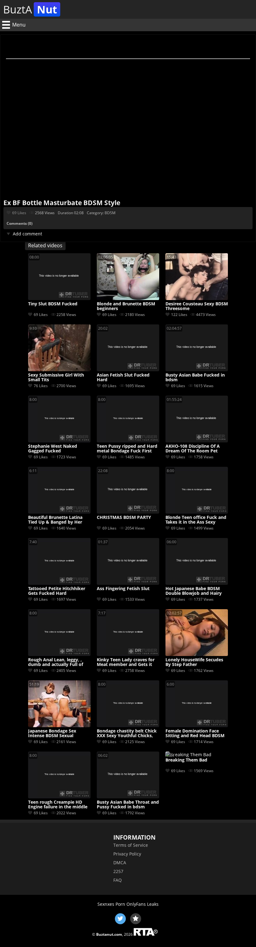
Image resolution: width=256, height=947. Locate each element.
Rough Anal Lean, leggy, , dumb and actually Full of (55, 662)
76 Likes (41, 385)
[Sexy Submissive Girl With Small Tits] (59, 369)
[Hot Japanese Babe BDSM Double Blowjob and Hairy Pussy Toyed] (196, 583)
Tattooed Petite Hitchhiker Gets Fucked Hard (56, 591)
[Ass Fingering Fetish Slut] (128, 583)
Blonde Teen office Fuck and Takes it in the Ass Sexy (195, 520)
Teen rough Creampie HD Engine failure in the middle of (57, 805)
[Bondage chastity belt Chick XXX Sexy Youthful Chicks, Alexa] (128, 725)
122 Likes (179, 314)
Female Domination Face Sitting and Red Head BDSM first (194, 733)
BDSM (110, 212)
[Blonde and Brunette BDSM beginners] (128, 298)
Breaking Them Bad (186, 760)
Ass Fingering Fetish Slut (123, 588)
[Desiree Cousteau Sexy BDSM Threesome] (196, 298)
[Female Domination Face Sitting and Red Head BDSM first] (196, 725)
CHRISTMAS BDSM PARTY (124, 517)
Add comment (27, 234)
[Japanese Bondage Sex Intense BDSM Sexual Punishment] (59, 725)
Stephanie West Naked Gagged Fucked (52, 449)
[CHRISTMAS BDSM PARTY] (128, 512)
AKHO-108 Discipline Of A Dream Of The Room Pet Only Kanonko (192, 449)
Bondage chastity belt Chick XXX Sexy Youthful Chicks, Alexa (127, 733)
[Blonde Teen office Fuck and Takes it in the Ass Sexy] (196, 512)
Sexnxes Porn (111, 904)
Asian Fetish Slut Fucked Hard (123, 377)
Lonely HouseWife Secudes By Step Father (194, 662)
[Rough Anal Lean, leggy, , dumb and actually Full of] (59, 654)
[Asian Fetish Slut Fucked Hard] (128, 369)
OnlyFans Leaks (142, 904)
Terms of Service (130, 845)
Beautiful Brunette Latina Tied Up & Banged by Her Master (55, 520)
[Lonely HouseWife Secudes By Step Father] (196, 654)
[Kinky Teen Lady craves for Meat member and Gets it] (128, 654)
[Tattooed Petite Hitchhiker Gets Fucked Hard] (59, 583)
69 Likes (19, 212)
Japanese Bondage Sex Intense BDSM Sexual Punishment (52, 733)
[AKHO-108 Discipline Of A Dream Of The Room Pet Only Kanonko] (196, 441)
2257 (118, 871)
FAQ (117, 880)
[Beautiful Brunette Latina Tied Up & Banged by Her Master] (59, 512)
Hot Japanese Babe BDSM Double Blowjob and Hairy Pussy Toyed (193, 591)
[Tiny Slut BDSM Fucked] (59, 298)
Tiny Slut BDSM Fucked (52, 304)
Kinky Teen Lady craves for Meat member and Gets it (126, 662)
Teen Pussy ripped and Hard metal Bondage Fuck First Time (127, 449)
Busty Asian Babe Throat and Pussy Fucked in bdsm (128, 805)
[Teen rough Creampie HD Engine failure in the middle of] (59, 797)
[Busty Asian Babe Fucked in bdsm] (196, 369)
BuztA (30, 9)
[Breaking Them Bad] (188, 754)
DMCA (119, 863)
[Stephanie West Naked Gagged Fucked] (59, 441)
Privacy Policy (127, 854)
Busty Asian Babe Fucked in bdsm (195, 377)
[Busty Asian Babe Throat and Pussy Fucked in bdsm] (128, 797)
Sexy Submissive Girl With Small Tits (56, 377)
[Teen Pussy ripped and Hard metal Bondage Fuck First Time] (128, 441)
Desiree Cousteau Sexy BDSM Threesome (196, 306)
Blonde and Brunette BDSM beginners (126, 306)
